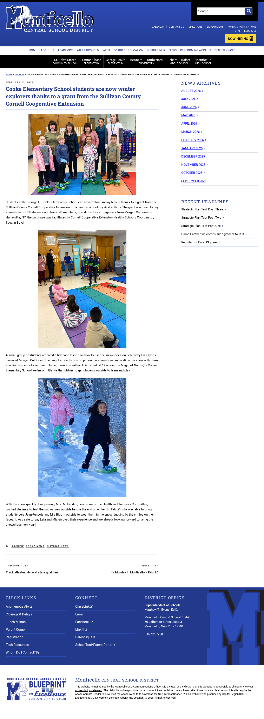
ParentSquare (85, 637)
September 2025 (193, 181)
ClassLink (82, 606)
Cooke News (35, 546)
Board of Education (128, 50)
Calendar (158, 26)
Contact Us (176, 26)
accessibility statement (88, 690)
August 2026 (191, 91)
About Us (47, 50)
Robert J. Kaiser (178, 61)
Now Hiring (238, 39)
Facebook (82, 622)
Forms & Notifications (242, 26)
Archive (18, 546)
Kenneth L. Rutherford (146, 61)
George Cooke (115, 61)
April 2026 (189, 123)
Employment (215, 26)
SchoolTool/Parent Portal (93, 645)
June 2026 (189, 107)
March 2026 (190, 132)
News (173, 50)
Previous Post (17, 565)
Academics (65, 50)
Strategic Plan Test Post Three (202, 209)
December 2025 (193, 156)
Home (33, 50)
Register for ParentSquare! (199, 242)
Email (79, 614)
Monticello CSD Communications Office (138, 686)
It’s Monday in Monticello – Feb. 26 (134, 572)
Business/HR (156, 50)
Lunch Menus (16, 622)
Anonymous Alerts (19, 606)
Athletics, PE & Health (93, 50)
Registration (14, 637)
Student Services (222, 50)
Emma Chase (91, 61)
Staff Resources (245, 30)
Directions (195, 26)
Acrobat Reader (173, 694)
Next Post (150, 565)
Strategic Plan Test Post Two (201, 217)
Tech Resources (17, 645)
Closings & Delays (19, 614)
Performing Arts (193, 50)
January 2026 (192, 148)
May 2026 (188, 115)
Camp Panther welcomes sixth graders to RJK (212, 234)
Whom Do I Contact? (21, 652)
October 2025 (191, 173)
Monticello (203, 61)
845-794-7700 (154, 634)
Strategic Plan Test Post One (201, 226)
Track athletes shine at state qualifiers (32, 572)
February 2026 (192, 140)
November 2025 (193, 165)
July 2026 (188, 99)
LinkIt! (79, 629)
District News (58, 546)
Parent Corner (16, 629)
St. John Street (65, 61)
